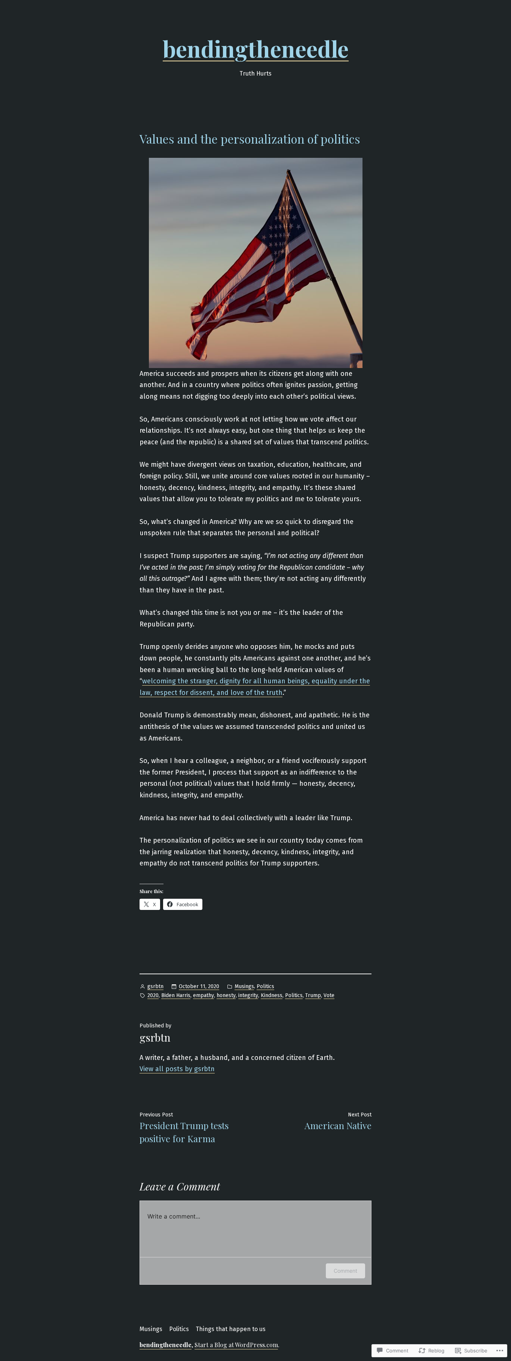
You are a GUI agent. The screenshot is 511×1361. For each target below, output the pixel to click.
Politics (265, 986)
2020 (153, 995)
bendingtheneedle (256, 48)
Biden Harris (175, 995)
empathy (203, 995)
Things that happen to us (231, 1329)
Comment (345, 1270)
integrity (248, 995)
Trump (313, 995)
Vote (329, 995)
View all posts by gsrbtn (177, 1069)
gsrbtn (155, 986)
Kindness (271, 995)
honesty (226, 995)
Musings (244, 986)
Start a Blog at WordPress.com (236, 1345)
